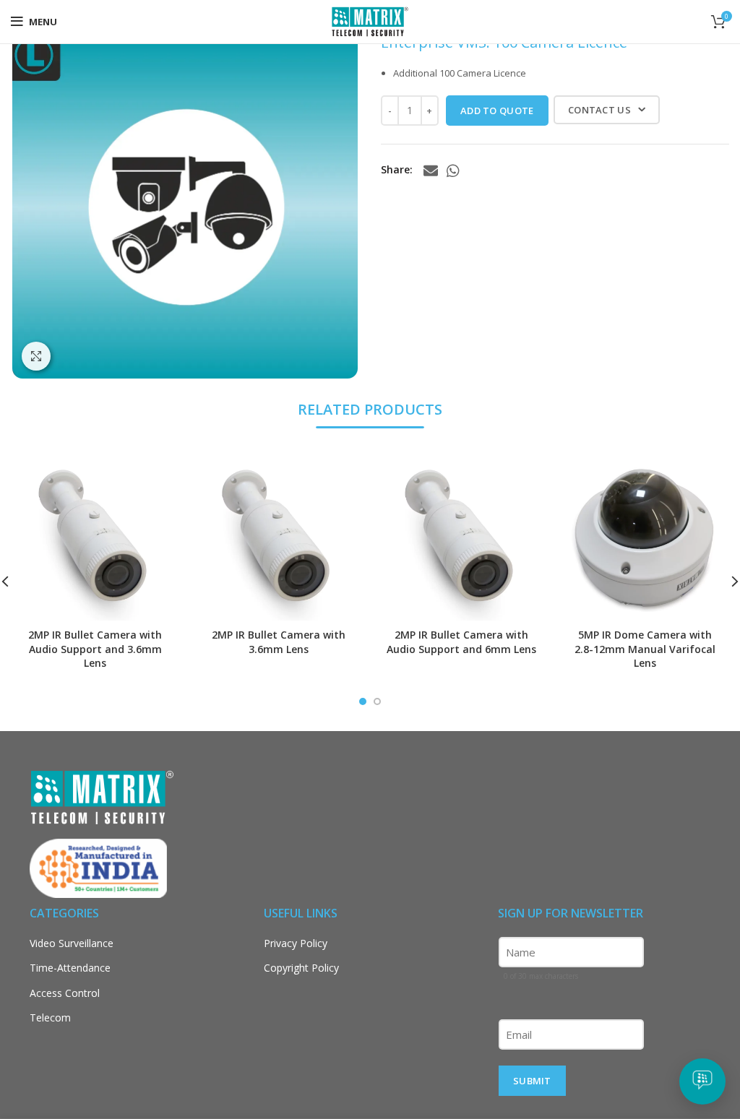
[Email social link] (430, 170)
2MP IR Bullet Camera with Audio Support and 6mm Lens (461, 642)
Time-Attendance (70, 968)
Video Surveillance (71, 943)
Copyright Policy (301, 968)
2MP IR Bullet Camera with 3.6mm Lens (278, 642)
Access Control (65, 993)
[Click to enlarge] (36, 356)
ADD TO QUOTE (497, 110)
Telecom (50, 1017)
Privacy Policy (295, 943)
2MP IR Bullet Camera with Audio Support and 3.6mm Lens (95, 649)
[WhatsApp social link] (453, 170)
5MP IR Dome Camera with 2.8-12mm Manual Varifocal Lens (645, 649)
